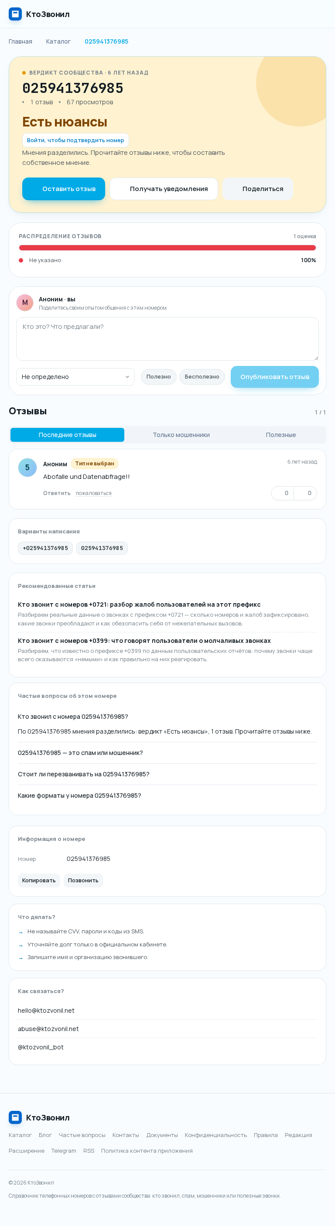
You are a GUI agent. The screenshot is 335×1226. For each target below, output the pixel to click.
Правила (266, 1135)
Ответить (57, 493)
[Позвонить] (150, 88)
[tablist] (167, 435)
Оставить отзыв (69, 188)
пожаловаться (94, 493)
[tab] (67, 435)
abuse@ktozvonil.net (48, 1029)
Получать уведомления (169, 188)
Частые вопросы (82, 1135)
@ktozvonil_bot (41, 1047)
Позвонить (83, 880)
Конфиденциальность (216, 1135)
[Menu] (317, 14)
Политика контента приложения (147, 1150)
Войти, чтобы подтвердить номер (75, 140)
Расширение (26, 1150)
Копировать (39, 880)
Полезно (159, 376)
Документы (162, 1135)
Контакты (126, 1135)
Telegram (63, 1150)
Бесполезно (202, 376)
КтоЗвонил (48, 1117)
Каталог (20, 1135)
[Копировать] (133, 88)
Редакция (298, 1135)
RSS (88, 1150)
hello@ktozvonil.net (46, 1010)
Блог (45, 1135)
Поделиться (263, 188)
